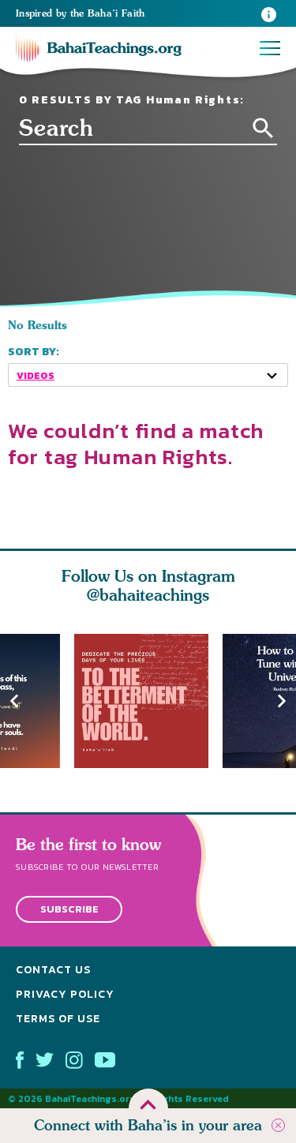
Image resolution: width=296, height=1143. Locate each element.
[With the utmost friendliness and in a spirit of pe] (148, 701)
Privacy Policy (65, 994)
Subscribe (69, 909)
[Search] (263, 128)
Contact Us (53, 970)
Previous (14, 700)
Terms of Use (58, 1018)
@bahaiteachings (148, 595)
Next (282, 700)
